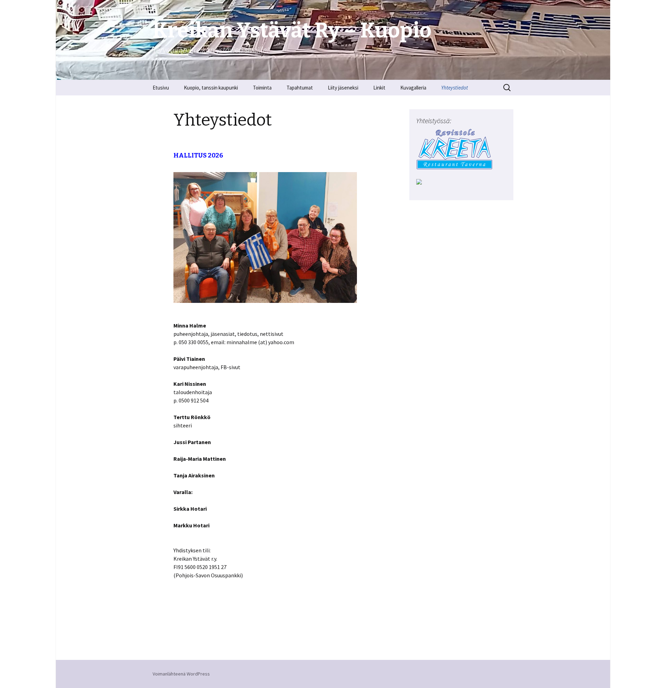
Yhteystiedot (454, 87)
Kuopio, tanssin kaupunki (211, 87)
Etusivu (161, 87)
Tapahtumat (300, 87)
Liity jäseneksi (343, 87)
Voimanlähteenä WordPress (181, 674)
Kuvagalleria (413, 87)
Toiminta (262, 87)
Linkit (379, 87)
